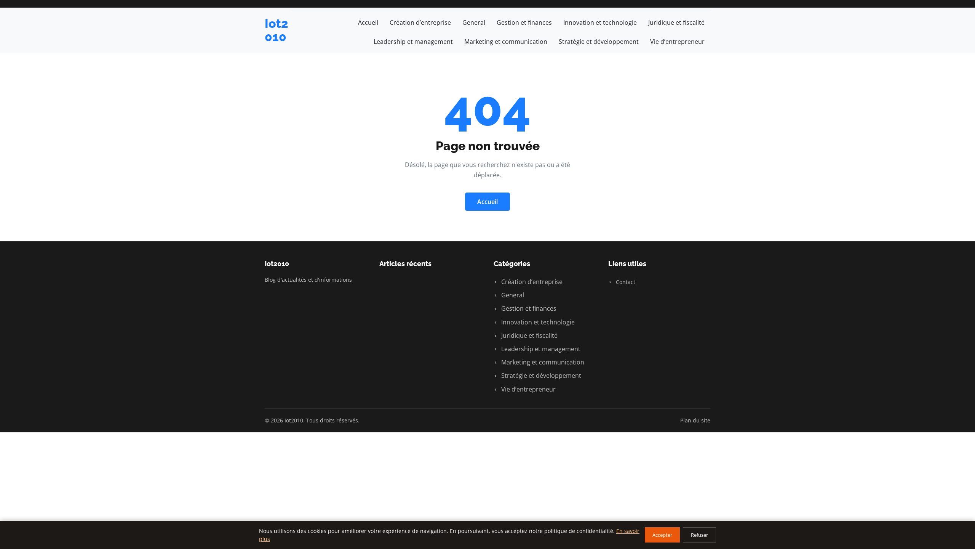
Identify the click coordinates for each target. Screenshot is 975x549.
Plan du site (695, 420)
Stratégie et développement (599, 41)
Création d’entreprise (420, 22)
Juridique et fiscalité (676, 22)
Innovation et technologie (600, 22)
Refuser (699, 534)
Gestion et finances (524, 22)
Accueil (368, 22)
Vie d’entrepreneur (677, 41)
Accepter (662, 534)
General (473, 22)
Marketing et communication (505, 41)
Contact (624, 282)
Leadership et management (413, 41)
